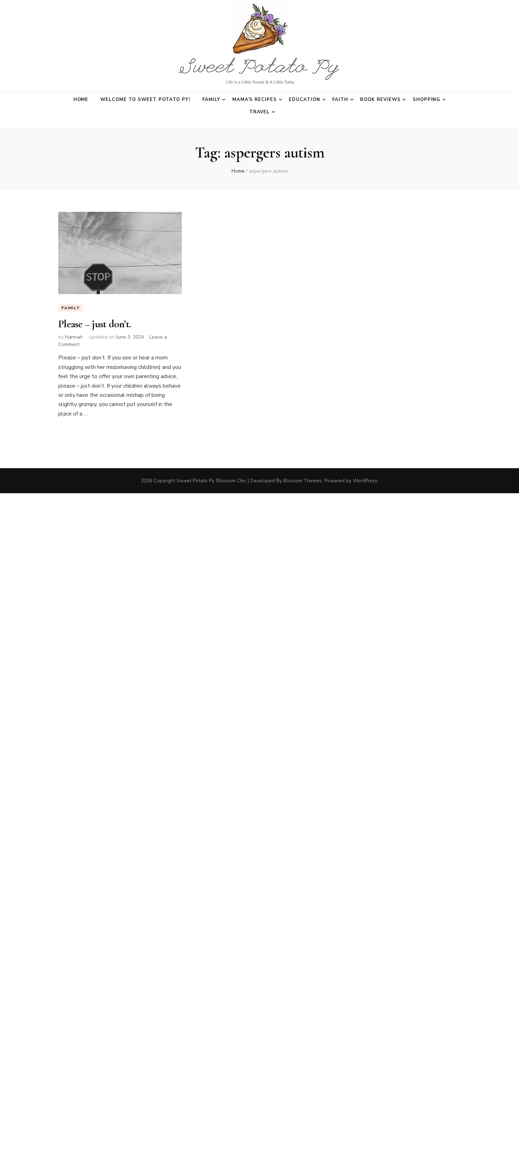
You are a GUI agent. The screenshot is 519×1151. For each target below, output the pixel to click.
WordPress (365, 480)
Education (304, 99)
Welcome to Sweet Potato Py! (145, 99)
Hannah (74, 337)
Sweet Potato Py (195, 480)
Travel (259, 112)
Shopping (427, 99)
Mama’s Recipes (254, 99)
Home (81, 99)
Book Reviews (380, 99)
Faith (340, 99)
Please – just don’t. (94, 323)
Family (211, 99)
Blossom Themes (302, 480)
